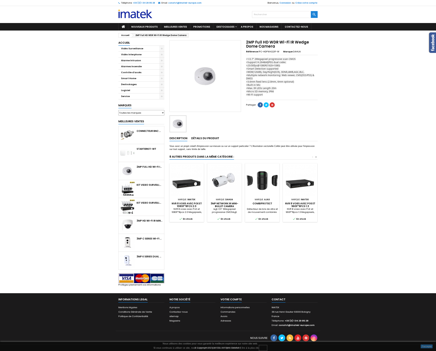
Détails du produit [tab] (205, 138)
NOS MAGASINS (269, 26)
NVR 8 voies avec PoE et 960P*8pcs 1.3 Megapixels (300, 206)
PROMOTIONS (201, 26)
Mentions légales (127, 307)
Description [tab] (178, 138)
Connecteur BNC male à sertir (150, 131)
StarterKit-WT (146, 149)
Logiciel (125, 90)
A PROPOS (247, 26)
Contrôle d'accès (131, 72)
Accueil (124, 43)
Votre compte (231, 299)
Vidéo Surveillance (132, 48)
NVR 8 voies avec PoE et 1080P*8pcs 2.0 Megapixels (187, 206)
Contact (278, 299)
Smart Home (128, 78)
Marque (288, 51)
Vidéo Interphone (131, 54)
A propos (174, 307)
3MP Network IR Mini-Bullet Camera (224, 205)
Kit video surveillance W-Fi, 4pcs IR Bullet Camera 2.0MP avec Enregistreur (150, 185)
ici (263, 348)
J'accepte (427, 346)
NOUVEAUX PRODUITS (144, 26)
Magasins (174, 320)
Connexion (285, 2)
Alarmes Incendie (131, 66)
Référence (252, 51)
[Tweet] (266, 104)
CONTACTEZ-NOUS (296, 26)
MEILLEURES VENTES (175, 26)
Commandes (228, 311)
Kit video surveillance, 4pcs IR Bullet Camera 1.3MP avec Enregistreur (150, 202)
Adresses (226, 320)
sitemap (174, 316)
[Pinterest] (272, 104)
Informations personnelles (235, 307)
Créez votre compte (306, 2)
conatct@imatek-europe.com (184, 2)
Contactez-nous (178, 311)
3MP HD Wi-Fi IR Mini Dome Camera (150, 220)
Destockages (225, 26)
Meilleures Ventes (131, 121)
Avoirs (224, 316)
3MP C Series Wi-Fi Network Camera (150, 238)
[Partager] (260, 104)
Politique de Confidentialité (133, 316)
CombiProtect (262, 203)
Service (125, 96)
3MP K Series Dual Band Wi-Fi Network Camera (150, 256)
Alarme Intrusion (131, 60)
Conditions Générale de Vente (135, 311)
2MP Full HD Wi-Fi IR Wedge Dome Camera (150, 166)
